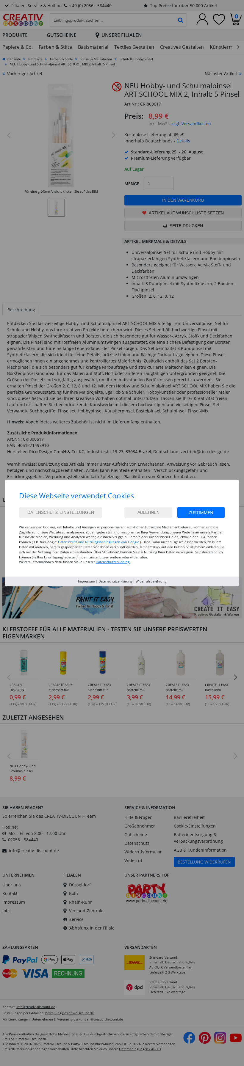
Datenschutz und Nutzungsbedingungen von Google (98, 542)
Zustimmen (201, 512)
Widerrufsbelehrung (151, 581)
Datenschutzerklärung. (113, 562)
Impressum (86, 581)
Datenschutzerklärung (115, 581)
